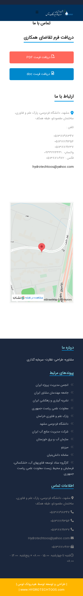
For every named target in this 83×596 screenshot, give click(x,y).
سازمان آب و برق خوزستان (52, 439)
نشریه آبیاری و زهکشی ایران (50, 400)
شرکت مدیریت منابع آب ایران (50, 431)
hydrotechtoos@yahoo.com (53, 167)
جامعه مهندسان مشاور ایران (51, 393)
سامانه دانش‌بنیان (57, 455)
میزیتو (64, 447)
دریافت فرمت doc (39, 74)
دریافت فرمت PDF (38, 57)
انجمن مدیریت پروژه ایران (52, 385)
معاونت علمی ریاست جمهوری (50, 408)
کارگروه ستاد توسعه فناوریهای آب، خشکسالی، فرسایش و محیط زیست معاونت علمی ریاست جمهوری (43, 468)
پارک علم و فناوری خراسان (52, 416)
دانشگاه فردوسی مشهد (54, 424)
